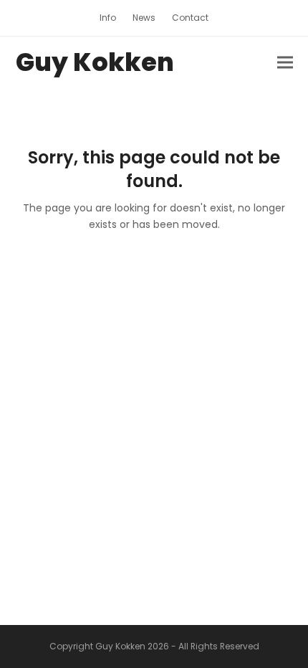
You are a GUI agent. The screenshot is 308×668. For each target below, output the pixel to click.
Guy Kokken (95, 62)
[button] (285, 63)
